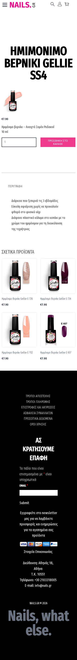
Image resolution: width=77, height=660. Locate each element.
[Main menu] (5, 5)
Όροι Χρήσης (38, 424)
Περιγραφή (15, 186)
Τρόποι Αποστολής (38, 396)
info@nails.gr (43, 586)
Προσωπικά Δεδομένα (38, 419)
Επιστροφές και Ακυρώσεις (38, 407)
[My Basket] (67, 4)
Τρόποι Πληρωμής (38, 402)
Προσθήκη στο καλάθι (58, 142)
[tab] (15, 186)
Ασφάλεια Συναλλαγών (38, 413)
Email (24, 485)
